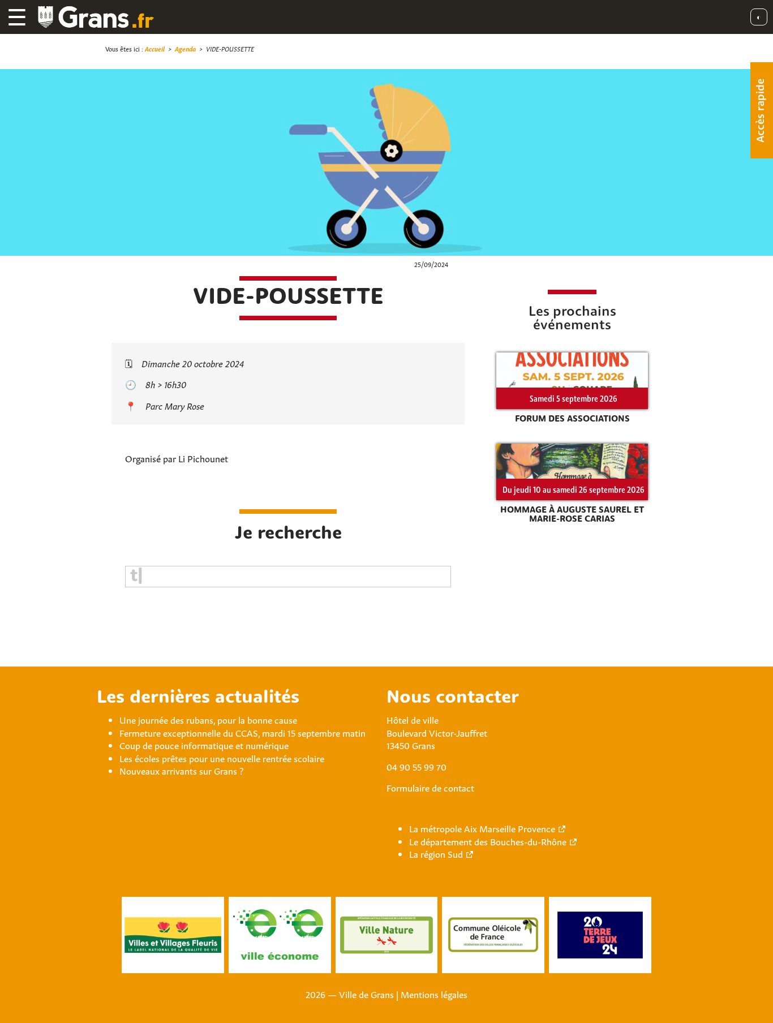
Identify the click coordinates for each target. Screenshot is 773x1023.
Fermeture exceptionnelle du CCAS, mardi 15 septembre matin (242, 732)
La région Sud (436, 853)
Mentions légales (434, 993)
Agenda (185, 48)
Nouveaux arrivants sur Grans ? (181, 770)
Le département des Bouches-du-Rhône (487, 841)
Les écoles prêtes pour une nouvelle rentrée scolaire (221, 757)
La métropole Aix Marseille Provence (482, 828)
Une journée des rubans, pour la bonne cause (208, 719)
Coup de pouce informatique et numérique (204, 744)
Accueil (155, 48)
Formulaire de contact (430, 787)
